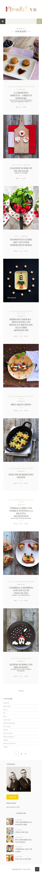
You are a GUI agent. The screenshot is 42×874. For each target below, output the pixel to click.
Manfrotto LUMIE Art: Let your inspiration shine (21, 242)
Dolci (10, 86)
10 (22, 524)
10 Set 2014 (21, 505)
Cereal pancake (21, 832)
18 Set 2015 (27, 165)
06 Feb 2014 (21, 661)
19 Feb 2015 (21, 401)
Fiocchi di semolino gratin (21, 476)
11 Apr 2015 (24, 236)
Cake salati (7, 706)
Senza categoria (8, 737)
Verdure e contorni (9, 743)
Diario (17, 236)
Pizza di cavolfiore (23, 859)
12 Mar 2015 (21, 316)
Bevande (6, 703)
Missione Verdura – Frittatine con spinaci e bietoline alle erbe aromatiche (21, 325)
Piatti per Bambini (18, 86)
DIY (4, 713)
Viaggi (5, 747)
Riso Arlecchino (21, 404)
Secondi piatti (7, 733)
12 (22, 676)
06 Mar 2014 (21, 584)
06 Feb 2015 (21, 471)
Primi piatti (24, 396)
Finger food (7, 720)
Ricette (26, 86)
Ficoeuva (21, 690)
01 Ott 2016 (21, 89)
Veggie (32, 86)
